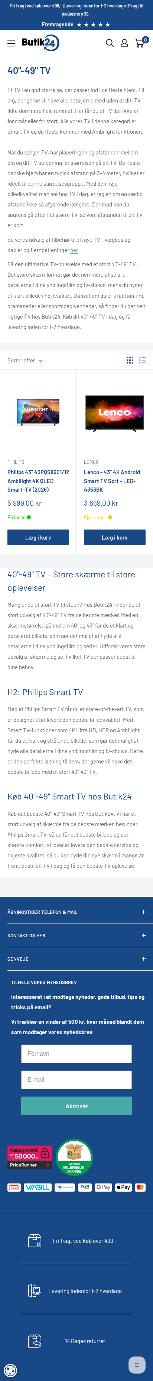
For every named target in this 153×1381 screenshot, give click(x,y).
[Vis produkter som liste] (142, 360)
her (74, 250)
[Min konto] (124, 43)
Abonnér (77, 1106)
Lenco (91, 462)
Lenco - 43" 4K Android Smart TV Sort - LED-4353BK (112, 481)
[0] (139, 43)
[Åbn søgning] (110, 43)
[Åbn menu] (11, 43)
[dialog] (10, 1370)
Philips (16, 462)
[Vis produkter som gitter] (130, 360)
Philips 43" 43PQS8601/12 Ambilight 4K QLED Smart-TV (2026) (38, 481)
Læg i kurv (38, 537)
